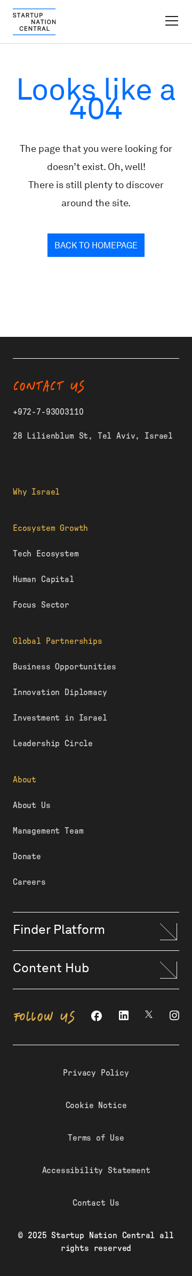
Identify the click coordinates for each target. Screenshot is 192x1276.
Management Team (48, 831)
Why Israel (36, 492)
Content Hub (51, 967)
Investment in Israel (60, 718)
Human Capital (43, 579)
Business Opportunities (64, 667)
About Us (32, 805)
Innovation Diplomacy (60, 692)
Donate (27, 856)
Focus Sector (41, 605)
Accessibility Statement (96, 1170)
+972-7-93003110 (48, 412)
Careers (29, 882)
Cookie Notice (96, 1105)
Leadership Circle (53, 743)
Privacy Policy (96, 1073)
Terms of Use (96, 1138)
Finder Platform (59, 929)
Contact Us (96, 1203)
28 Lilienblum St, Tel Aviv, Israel (93, 436)
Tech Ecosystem (46, 554)
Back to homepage (96, 245)
